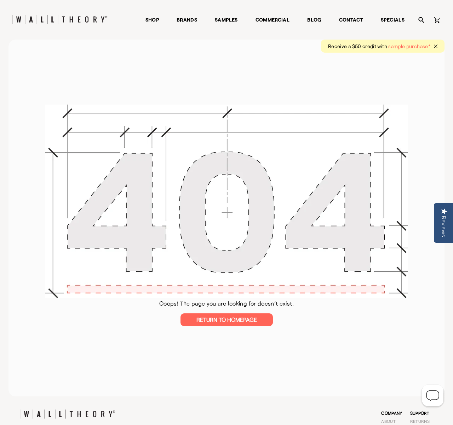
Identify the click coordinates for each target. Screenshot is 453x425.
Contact (351, 20)
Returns (420, 421)
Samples (226, 20)
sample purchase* (409, 46)
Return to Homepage (226, 319)
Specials (393, 20)
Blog (314, 20)
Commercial (273, 20)
